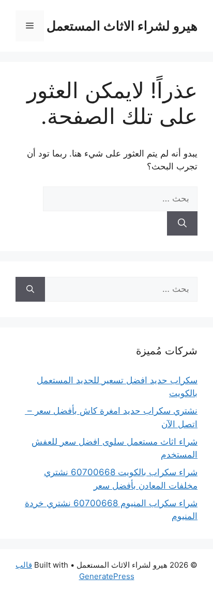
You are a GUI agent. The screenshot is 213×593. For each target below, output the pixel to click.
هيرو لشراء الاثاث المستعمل (122, 26)
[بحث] (182, 223)
